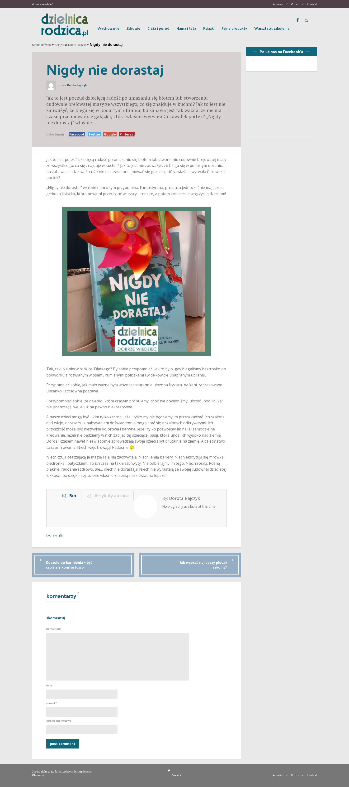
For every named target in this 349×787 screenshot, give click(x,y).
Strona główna (41, 45)
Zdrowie (133, 28)
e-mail (51, 703)
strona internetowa (58, 720)
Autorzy (278, 4)
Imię (50, 685)
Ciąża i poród (158, 28)
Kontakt (312, 4)
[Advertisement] (281, 106)
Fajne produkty (234, 28)
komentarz (53, 629)
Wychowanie (108, 28)
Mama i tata (186, 28)
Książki (209, 28)
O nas (295, 4)
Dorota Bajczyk (77, 85)
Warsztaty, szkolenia (271, 28)
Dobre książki (77, 45)
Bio (71, 495)
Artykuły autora (110, 495)
